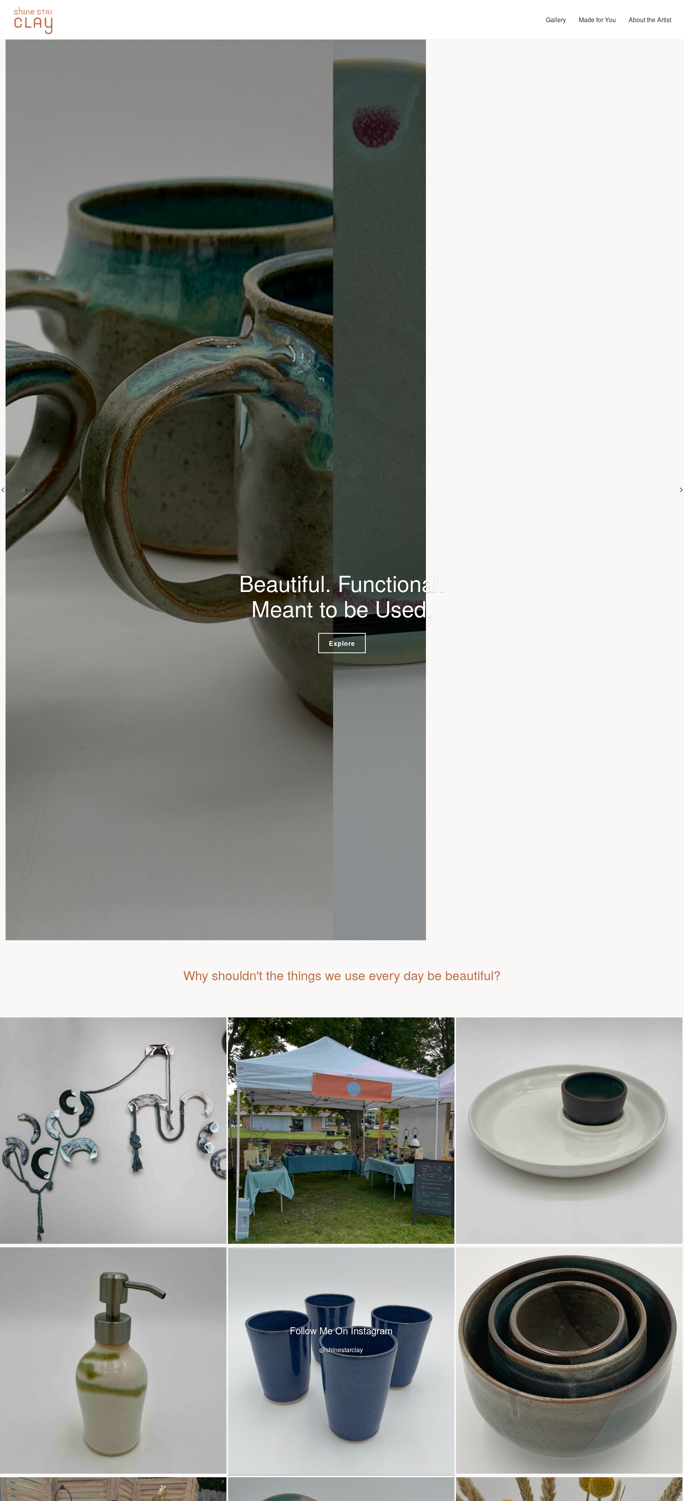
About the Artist (650, 19)
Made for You (597, 19)
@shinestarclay (341, 1349)
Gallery (556, 19)
